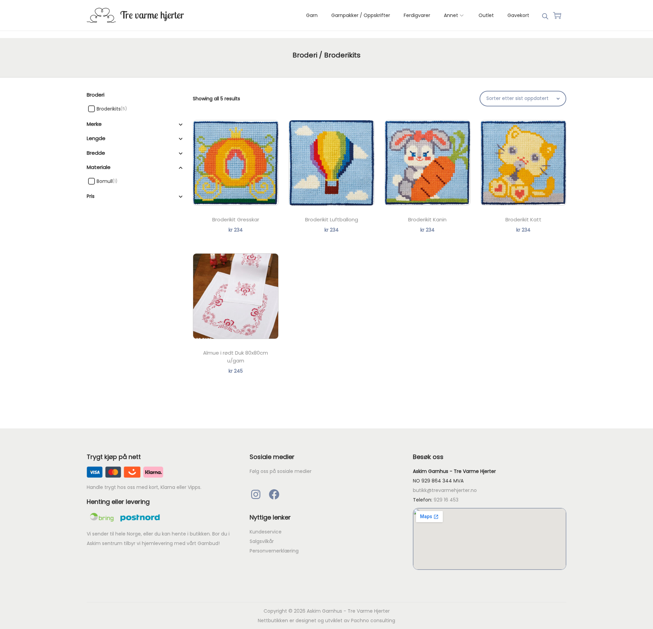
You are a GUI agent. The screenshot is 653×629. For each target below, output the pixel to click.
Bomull (105, 181)
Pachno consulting (373, 620)
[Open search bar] (545, 15)
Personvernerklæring (274, 550)
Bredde (96, 152)
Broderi (304, 55)
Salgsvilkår (262, 541)
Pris (91, 196)
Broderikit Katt (523, 219)
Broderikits (109, 108)
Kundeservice (266, 531)
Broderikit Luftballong (331, 219)
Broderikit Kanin (427, 219)
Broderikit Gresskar (235, 219)
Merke (94, 124)
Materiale (99, 167)
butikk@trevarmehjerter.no (445, 490)
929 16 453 (446, 499)
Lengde (96, 138)
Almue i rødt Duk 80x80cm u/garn (235, 356)
